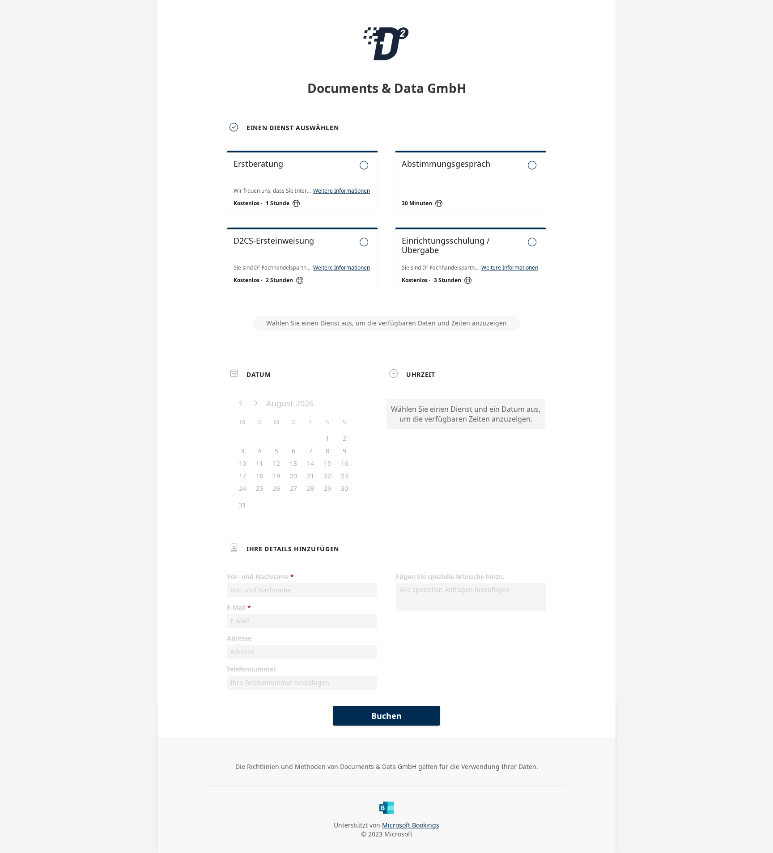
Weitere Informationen (341, 191)
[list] (386, 227)
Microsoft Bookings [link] (410, 825)
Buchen (386, 715)
